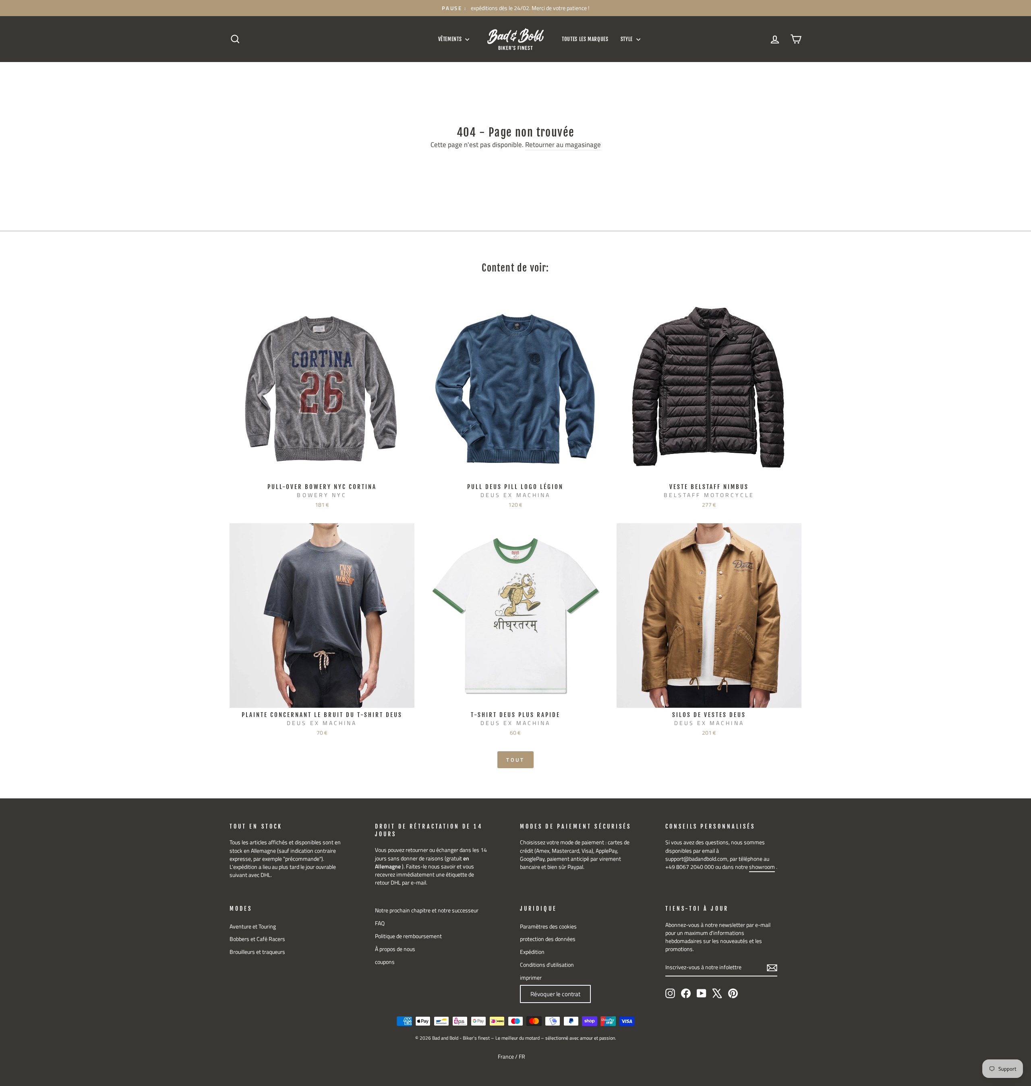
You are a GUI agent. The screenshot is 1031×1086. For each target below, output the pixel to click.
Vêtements (451, 39)
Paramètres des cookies (548, 926)
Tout (515, 760)
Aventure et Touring (253, 926)
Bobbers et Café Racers (257, 939)
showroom (762, 866)
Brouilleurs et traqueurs (257, 951)
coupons (385, 962)
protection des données (548, 939)
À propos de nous (395, 949)
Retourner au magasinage (563, 145)
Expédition (532, 951)
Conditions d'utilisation (547, 964)
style (627, 39)
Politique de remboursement (408, 936)
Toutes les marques (585, 39)
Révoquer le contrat (555, 994)
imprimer (531, 977)
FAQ (380, 923)
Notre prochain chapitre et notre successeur (426, 910)
